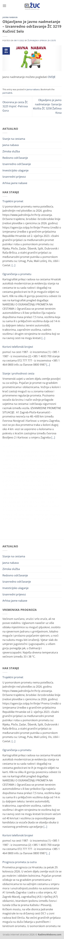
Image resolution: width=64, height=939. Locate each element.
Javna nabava (10, 17)
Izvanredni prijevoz (14, 176)
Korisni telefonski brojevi (17, 347)
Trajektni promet (12, 201)
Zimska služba (11, 151)
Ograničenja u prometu (16, 274)
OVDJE (51, 77)
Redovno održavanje (15, 158)
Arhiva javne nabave (14, 183)
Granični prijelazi (12, 446)
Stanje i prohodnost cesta (18, 373)
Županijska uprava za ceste (42, 40)
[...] (13, 265)
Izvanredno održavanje (16, 164)
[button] (4, 6)
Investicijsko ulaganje (15, 170)
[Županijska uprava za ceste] (32, 5)
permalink (7, 92)
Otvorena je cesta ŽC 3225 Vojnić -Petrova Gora (15, 106)
